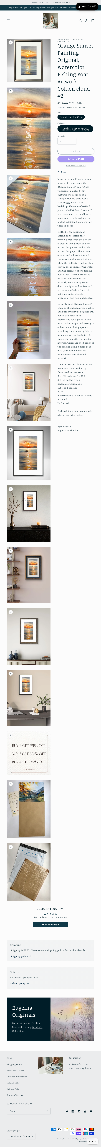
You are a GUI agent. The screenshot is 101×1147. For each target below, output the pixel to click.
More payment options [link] (76, 165)
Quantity (61, 136)
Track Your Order (15, 1070)
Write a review (50, 924)
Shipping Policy (14, 1064)
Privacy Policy (14, 1088)
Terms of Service (15, 1095)
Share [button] (63, 171)
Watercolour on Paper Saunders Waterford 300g (75, 128)
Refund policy (18, 983)
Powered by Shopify (86, 1141)
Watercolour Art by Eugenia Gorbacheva (78, 1139)
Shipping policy (19, 956)
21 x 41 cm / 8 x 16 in (71, 117)
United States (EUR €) (20, 1136)
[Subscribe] (47, 1111)
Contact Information (17, 1076)
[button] (8, 21)
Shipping (61, 107)
